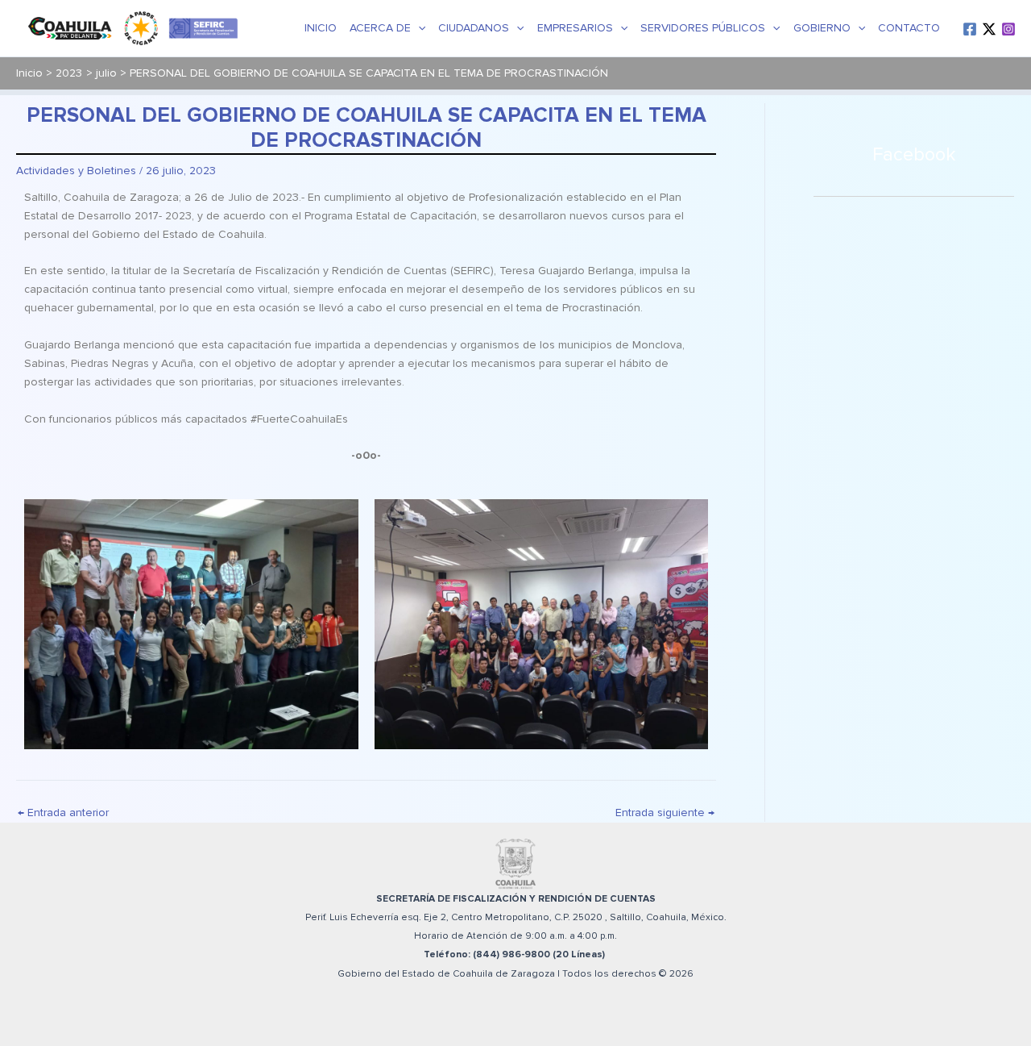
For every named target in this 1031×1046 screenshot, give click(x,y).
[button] (418, 28)
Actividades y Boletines (76, 170)
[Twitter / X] (989, 29)
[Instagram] (1008, 29)
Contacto (909, 28)
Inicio (320, 28)
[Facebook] (970, 29)
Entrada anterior (63, 813)
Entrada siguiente (664, 813)
